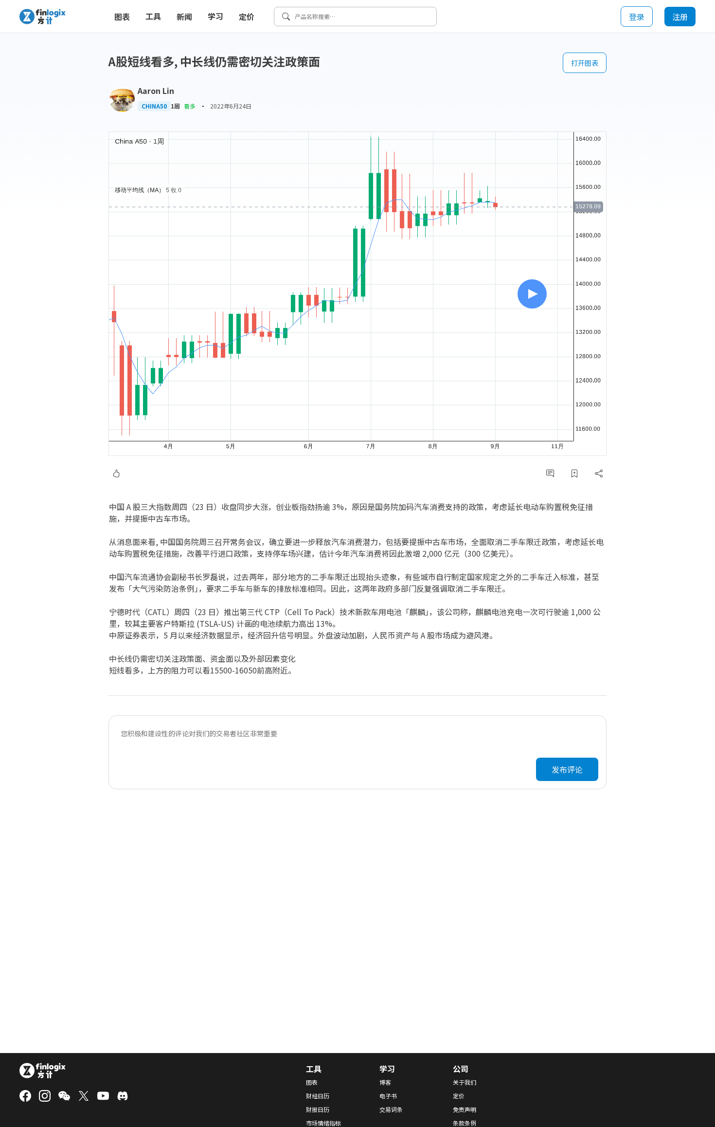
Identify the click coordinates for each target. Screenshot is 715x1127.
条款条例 (464, 1123)
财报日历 (317, 1109)
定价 (246, 16)
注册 (680, 16)
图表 (122, 16)
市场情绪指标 (323, 1123)
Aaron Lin (156, 90)
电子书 (388, 1096)
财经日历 (317, 1096)
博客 (385, 1082)
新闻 (184, 16)
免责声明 (464, 1109)
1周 (175, 106)
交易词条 (391, 1109)
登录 (636, 16)
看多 (190, 106)
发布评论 (567, 769)
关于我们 (464, 1082)
